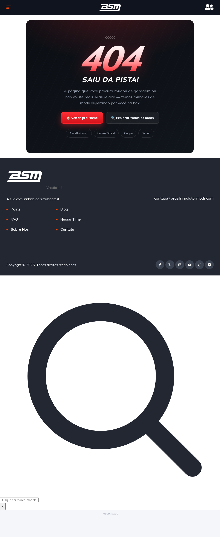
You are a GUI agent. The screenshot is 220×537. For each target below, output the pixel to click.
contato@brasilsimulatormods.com (184, 198)
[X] (169, 264)
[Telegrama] (209, 264)
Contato (67, 229)
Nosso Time (70, 219)
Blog (64, 209)
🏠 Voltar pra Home (82, 118)
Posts (15, 209)
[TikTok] (199, 264)
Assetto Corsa (78, 133)
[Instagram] (179, 264)
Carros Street (106, 133)
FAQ (14, 219)
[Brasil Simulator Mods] (110, 7)
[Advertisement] (110, 525)
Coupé (128, 133)
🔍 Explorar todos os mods (132, 118)
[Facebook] (160, 264)
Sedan (146, 133)
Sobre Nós (20, 229)
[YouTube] (189, 264)
